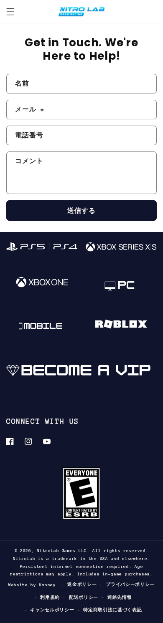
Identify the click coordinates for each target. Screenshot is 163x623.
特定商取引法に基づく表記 (112, 610)
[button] (10, 12)
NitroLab (48, 550)
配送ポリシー (83, 597)
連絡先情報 (119, 597)
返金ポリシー (82, 584)
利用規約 (50, 597)
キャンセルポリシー (52, 610)
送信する (81, 210)
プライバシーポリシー (130, 584)
